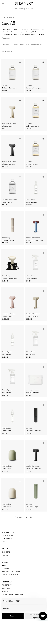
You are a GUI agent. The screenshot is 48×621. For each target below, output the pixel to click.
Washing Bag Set (32, 392)
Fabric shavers (36, 44)
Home (4, 17)
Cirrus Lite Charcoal (33, 468)
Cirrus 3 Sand (7, 126)
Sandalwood (6, 354)
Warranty (7, 568)
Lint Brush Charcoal (33, 430)
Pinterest (7, 585)
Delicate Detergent (9, 88)
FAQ (4, 542)
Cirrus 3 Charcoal (8, 164)
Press (5, 555)
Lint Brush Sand (8, 240)
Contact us (7, 535)
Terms (5, 562)
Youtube (6, 588)
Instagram (7, 582)
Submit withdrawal (11, 575)
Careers (6, 552)
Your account (8, 532)
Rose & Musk (31, 354)
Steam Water (7, 202)
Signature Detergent (33, 88)
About (5, 549)
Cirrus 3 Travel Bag (9, 278)
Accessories (24, 44)
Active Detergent (32, 126)
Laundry (15, 44)
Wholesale (7, 538)
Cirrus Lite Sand (32, 316)
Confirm (12, 616)
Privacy (5, 565)
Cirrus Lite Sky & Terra (34, 240)
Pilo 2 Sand (6, 468)
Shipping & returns (11, 571)
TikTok (5, 591)
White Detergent (32, 164)
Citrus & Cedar (31, 202)
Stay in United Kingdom (35, 616)
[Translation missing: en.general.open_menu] (3, 3)
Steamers (5, 44)
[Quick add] (20, 62)
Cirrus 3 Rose (7, 316)
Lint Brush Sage (32, 506)
